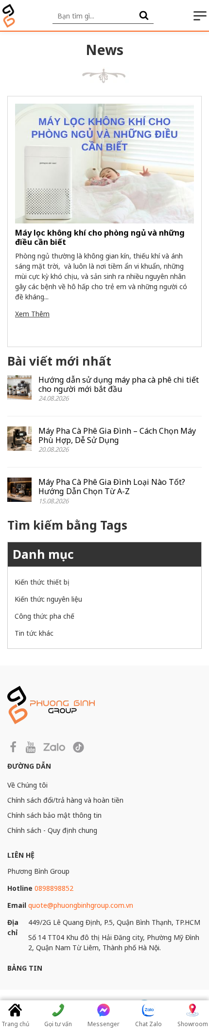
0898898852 (54, 888)
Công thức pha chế (44, 616)
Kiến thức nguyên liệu (48, 599)
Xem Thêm (32, 313)
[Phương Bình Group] (8, 16)
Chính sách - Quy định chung (52, 830)
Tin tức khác (34, 633)
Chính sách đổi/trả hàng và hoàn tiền (65, 800)
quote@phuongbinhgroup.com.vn (80, 905)
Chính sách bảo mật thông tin (54, 815)
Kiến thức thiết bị (42, 582)
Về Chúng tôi (27, 785)
